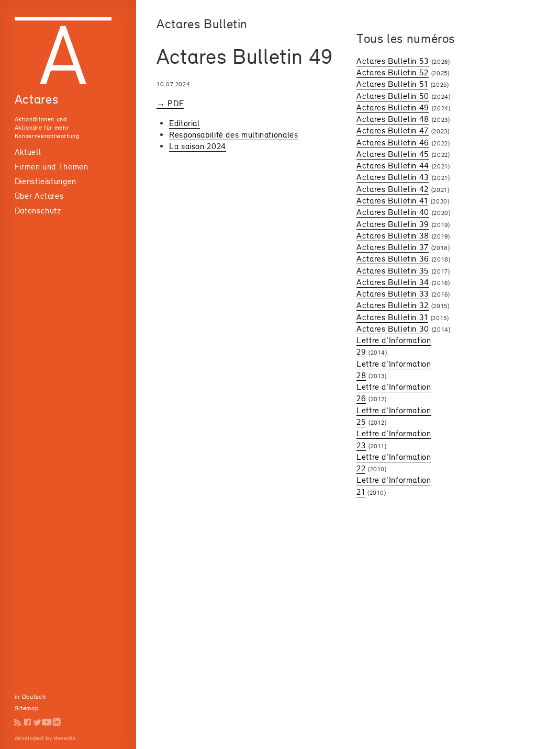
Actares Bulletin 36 (392, 259)
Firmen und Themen (51, 167)
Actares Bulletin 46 (392, 142)
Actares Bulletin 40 (392, 212)
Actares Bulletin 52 (392, 72)
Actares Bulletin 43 (392, 177)
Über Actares (39, 196)
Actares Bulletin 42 (392, 189)
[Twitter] (37, 722)
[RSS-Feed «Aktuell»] (18, 722)
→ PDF (170, 103)
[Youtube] (47, 722)
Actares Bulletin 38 (392, 236)
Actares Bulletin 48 (392, 119)
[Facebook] (27, 722)
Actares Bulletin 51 (392, 84)
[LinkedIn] (57, 722)
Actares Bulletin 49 (392, 107)
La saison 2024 (197, 146)
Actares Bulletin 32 (392, 305)
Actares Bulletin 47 (392, 130)
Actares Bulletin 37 (392, 247)
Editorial (184, 123)
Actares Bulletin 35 (392, 271)
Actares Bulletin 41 (392, 201)
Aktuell (28, 152)
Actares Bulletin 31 (392, 317)
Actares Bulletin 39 (392, 224)
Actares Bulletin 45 (392, 154)
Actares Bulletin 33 (392, 294)
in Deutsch (30, 696)
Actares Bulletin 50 (392, 96)
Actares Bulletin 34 (392, 282)
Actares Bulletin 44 (392, 166)
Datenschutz (38, 210)
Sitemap (26, 708)
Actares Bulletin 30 (392, 329)
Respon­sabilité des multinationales (233, 135)
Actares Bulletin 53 (392, 61)
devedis (64, 738)
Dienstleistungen (45, 181)
